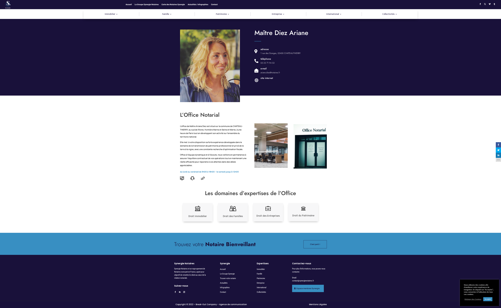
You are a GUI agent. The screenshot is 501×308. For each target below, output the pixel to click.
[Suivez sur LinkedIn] (179, 292)
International (332, 14)
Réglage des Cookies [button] (472, 299)
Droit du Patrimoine (303, 215)
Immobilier (110, 14)
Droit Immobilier (198, 216)
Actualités (224, 283)
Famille (165, 14)
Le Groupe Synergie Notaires (147, 5)
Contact (214, 5)
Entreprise (277, 14)
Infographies (225, 287)
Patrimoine (221, 14)
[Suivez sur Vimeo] (489, 4)
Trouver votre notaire (228, 278)
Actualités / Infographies (198, 5)
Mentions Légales (318, 304)
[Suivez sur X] (485, 4)
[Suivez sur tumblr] (494, 4)
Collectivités (388, 14)
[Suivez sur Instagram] (184, 292)
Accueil (129, 5)
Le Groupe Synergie (227, 274)
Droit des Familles (233, 216)
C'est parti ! (315, 244)
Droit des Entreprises (268, 215)
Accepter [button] (488, 299)
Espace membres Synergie (308, 288)
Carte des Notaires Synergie (173, 5)
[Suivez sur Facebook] (480, 4)
